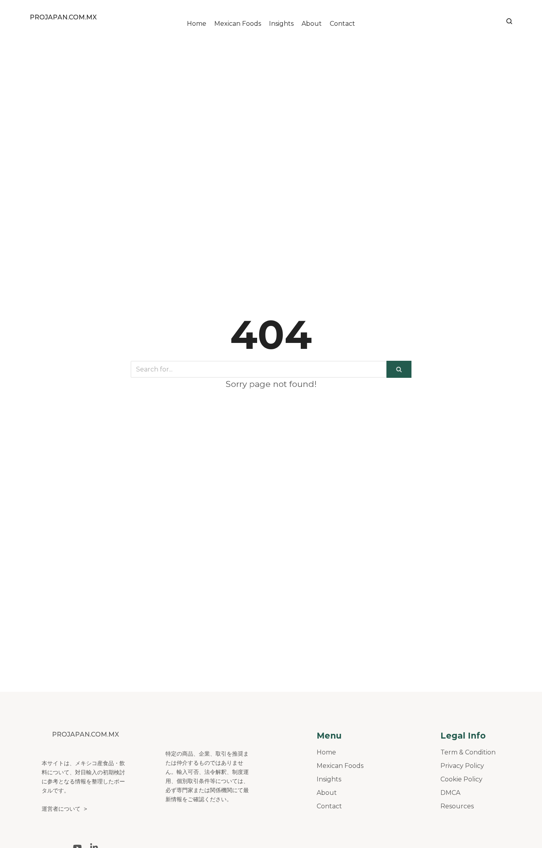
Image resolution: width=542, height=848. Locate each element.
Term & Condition (468, 752)
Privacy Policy (462, 766)
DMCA (450, 792)
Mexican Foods (237, 23)
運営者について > (64, 809)
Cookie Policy (461, 779)
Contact (342, 23)
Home (196, 23)
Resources (457, 806)
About (312, 23)
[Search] (398, 369)
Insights (281, 23)
